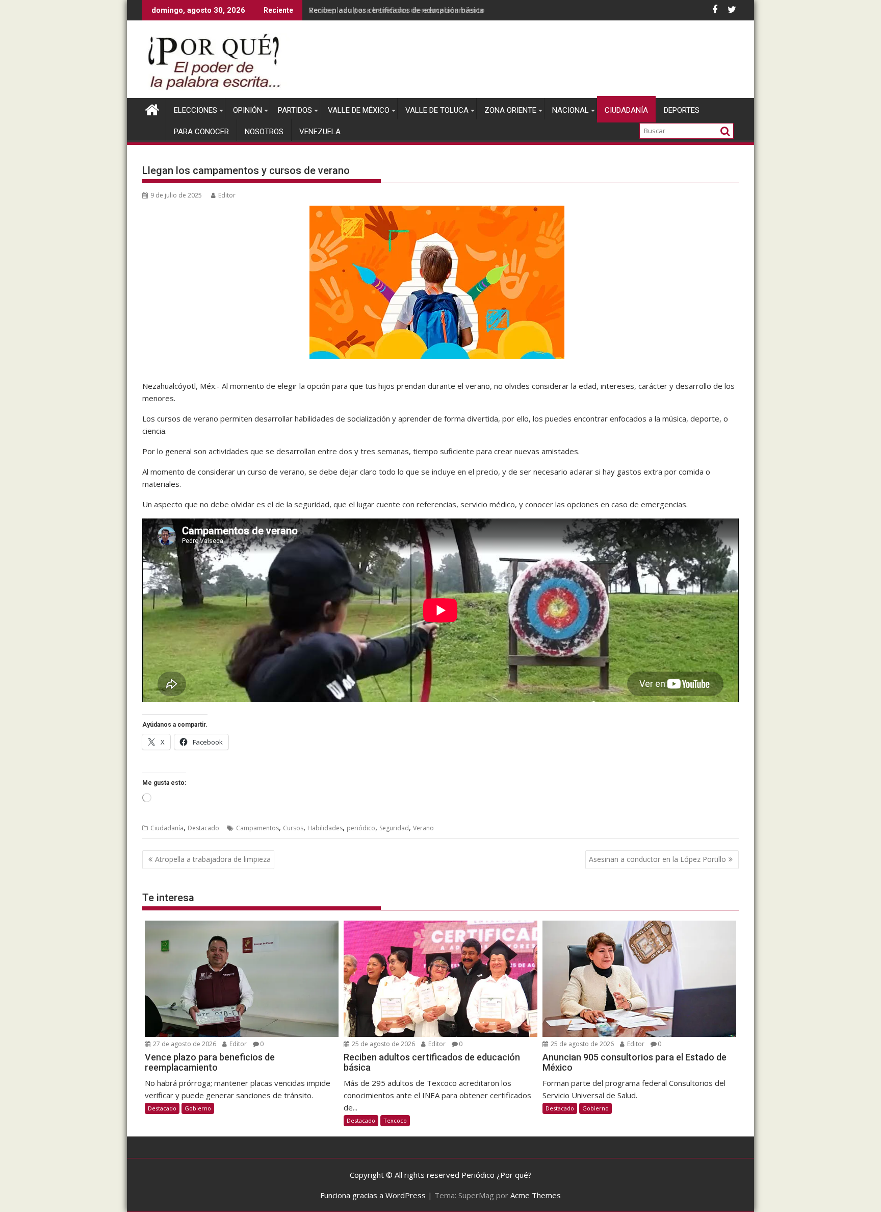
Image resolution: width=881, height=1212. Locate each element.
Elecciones (195, 110)
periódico (361, 828)
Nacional (570, 110)
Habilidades (325, 828)
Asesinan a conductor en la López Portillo (657, 859)
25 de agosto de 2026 (382, 1044)
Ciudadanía (626, 110)
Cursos (293, 828)
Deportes (681, 110)
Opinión (247, 110)
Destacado (203, 828)
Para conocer (201, 131)
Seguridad (394, 828)
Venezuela (320, 131)
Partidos (295, 110)
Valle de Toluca (437, 110)
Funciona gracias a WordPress (373, 1195)
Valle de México (359, 110)
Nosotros (264, 131)
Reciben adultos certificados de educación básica (396, 10)
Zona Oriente (510, 110)
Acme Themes (535, 1195)
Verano (423, 828)
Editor (227, 195)
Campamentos (257, 828)
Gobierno (198, 1108)
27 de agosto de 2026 (183, 1044)
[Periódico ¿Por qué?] (152, 108)
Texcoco (395, 1120)
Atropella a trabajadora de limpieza (213, 859)
